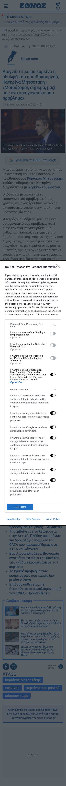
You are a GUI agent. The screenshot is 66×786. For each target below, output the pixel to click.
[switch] (53, 333)
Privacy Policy (52, 519)
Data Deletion (14, 519)
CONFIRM (20, 507)
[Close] (59, 267)
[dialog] (33, 393)
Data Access (33, 519)
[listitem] (33, 325)
